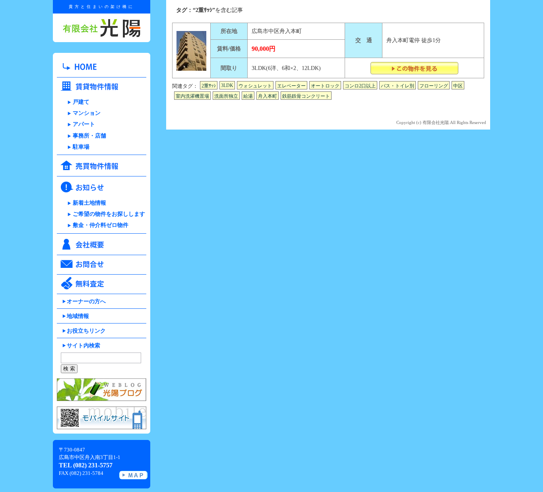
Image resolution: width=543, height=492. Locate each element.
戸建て (81, 102)
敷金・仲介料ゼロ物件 (100, 225)
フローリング (433, 86)
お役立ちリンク (86, 331)
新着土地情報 (89, 203)
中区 (458, 86)
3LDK (227, 85)
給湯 (248, 96)
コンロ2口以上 (360, 86)
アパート (84, 124)
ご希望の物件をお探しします (109, 214)
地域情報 (78, 316)
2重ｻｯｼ (209, 86)
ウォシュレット (255, 86)
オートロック (325, 86)
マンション (87, 113)
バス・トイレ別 (397, 86)
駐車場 (81, 147)
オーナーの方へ (86, 301)
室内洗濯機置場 (192, 96)
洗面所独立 (226, 96)
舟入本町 (267, 96)
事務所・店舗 (89, 136)
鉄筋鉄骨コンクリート (306, 96)
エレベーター (291, 86)
